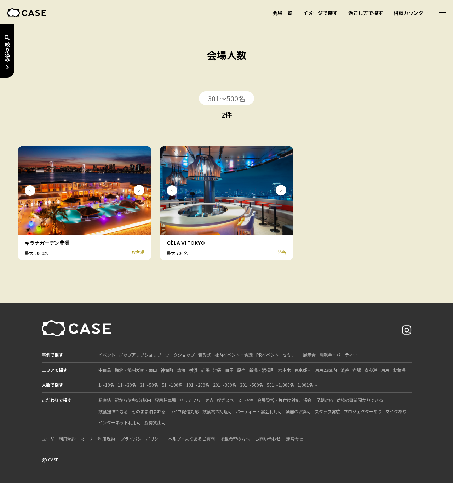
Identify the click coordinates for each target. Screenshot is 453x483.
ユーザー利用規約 (59, 439)
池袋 (217, 370)
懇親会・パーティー (338, 355)
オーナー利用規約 (98, 439)
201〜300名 (224, 385)
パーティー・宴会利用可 (259, 411)
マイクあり (396, 411)
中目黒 (104, 370)
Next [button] (139, 190)
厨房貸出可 (155, 422)
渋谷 (344, 370)
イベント (106, 355)
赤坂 (356, 370)
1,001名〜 (307, 385)
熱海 (181, 370)
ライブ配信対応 (184, 411)
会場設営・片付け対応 (278, 400)
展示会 (309, 355)
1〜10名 (106, 385)
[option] (84, 190)
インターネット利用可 (119, 422)
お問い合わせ (268, 439)
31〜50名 (149, 385)
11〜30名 (127, 385)
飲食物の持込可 (217, 411)
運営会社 (294, 439)
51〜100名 (172, 385)
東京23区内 (326, 370)
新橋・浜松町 (262, 370)
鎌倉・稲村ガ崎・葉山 (136, 370)
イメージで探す (320, 12)
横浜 (193, 370)
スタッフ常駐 (327, 411)
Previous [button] (30, 190)
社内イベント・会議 (233, 355)
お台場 (399, 370)
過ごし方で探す (365, 12)
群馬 (205, 370)
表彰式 (204, 355)
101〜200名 (198, 385)
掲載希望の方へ (235, 439)
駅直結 (104, 400)
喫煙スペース (229, 400)
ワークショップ (180, 355)
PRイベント (267, 355)
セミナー (290, 355)
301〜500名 (251, 385)
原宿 (241, 370)
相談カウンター (411, 12)
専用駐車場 (165, 400)
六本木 (284, 370)
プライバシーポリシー (141, 439)
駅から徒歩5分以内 (133, 400)
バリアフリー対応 (196, 400)
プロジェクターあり (363, 411)
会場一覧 (282, 12)
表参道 (371, 370)
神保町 (167, 370)
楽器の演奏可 (298, 411)
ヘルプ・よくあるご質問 (191, 439)
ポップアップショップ (140, 355)
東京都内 (302, 370)
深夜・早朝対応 (318, 400)
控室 (249, 400)
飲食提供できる (113, 411)
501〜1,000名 (280, 385)
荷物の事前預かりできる (360, 400)
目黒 (229, 370)
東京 (385, 370)
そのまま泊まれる (149, 411)
